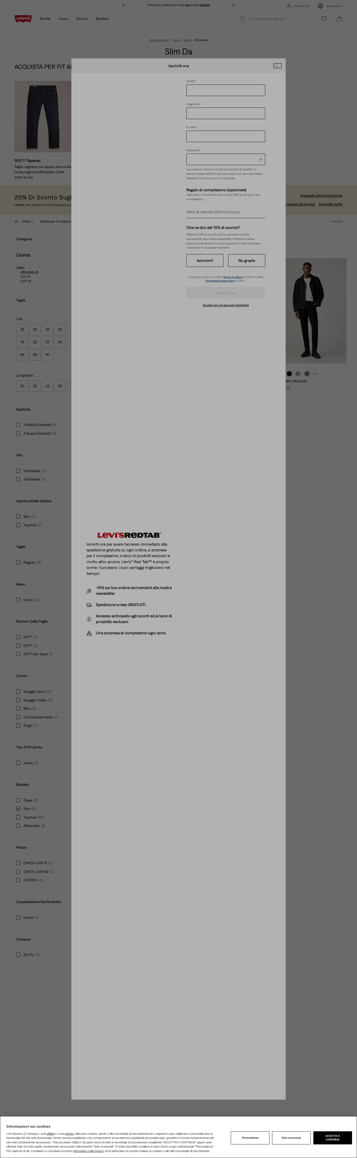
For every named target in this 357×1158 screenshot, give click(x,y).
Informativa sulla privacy (88, 1151)
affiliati (50, 1133)
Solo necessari (291, 1137)
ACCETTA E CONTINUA (332, 1137)
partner (69, 1133)
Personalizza (250, 1137)
